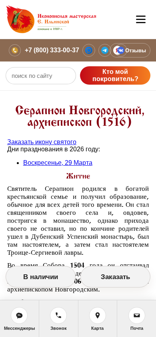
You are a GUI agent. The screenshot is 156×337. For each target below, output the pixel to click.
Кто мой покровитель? (115, 75)
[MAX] (88, 50)
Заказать (115, 277)
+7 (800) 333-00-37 (52, 50)
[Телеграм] (104, 50)
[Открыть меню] (140, 19)
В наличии (40, 277)
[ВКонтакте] (120, 50)
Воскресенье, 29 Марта (57, 162)
